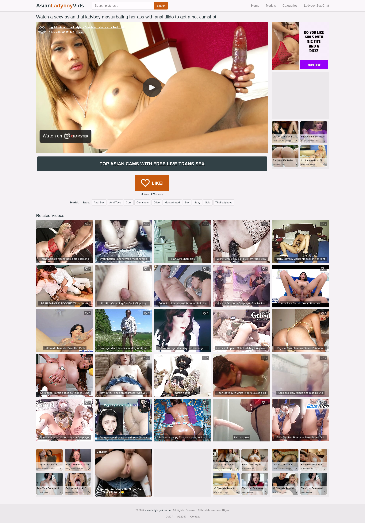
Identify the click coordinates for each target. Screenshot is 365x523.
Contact (195, 516)
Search (161, 5)
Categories (289, 5)
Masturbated (172, 202)
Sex (187, 202)
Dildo (157, 202)
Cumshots (142, 202)
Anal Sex (99, 202)
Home (255, 5)
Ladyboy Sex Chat (316, 5)
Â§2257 (181, 516)
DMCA (169, 516)
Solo (207, 202)
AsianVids (60, 6)
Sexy (197, 202)
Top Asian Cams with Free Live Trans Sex (152, 163)
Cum (129, 202)
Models (271, 5)
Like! (158, 183)
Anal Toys (115, 202)
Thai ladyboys (223, 202)
